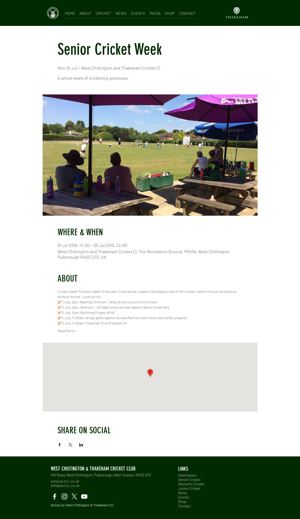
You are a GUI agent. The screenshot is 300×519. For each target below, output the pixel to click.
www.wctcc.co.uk (65, 481)
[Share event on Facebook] (60, 445)
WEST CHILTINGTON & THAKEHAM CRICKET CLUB (93, 469)
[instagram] (64, 496)
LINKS (183, 469)
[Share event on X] (70, 445)
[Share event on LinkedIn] (81, 445)
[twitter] (74, 496)
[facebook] (54, 496)
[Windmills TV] (84, 496)
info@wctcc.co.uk (65, 485)
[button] (85, 12)
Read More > (67, 331)
